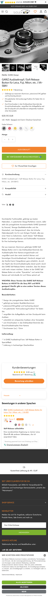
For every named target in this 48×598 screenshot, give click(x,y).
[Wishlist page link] (35, 11)
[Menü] (2, 11)
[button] (7, 90)
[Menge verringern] (4, 139)
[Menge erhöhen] (13, 139)
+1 (33, 425)
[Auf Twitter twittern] (7, 205)
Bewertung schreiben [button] (24, 381)
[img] (9, 415)
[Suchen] (7, 11)
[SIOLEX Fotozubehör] (22, 12)
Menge (4, 134)
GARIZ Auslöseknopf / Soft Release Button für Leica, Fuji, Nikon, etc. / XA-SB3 (23, 411)
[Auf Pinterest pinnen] (13, 205)
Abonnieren (24, 532)
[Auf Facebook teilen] (10, 205)
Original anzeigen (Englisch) (17, 445)
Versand (14, 120)
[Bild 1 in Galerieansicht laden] (24, 39)
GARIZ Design (13, 75)
